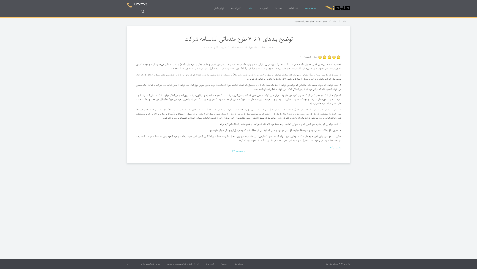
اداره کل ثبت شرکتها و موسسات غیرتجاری (182, 264)
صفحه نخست (310, 8)
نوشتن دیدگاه (335, 147)
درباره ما (278, 8)
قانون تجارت (236, 8)
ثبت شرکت (293, 8)
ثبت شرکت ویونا (332, 264)
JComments (238, 151)
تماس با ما (264, 8)
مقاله (250, 8)
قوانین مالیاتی (219, 8)
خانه (344, 21)
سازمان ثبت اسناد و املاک (150, 264)
